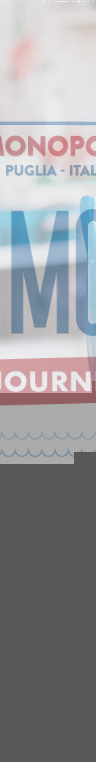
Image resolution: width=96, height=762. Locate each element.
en (93, 1)
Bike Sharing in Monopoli (64, 1)
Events (83, 1)
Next (94, 381)
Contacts (87, 1)
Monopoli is (44, 1)
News (79, 1)
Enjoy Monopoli (74, 1)
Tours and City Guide (53, 1)
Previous (1, 381)
